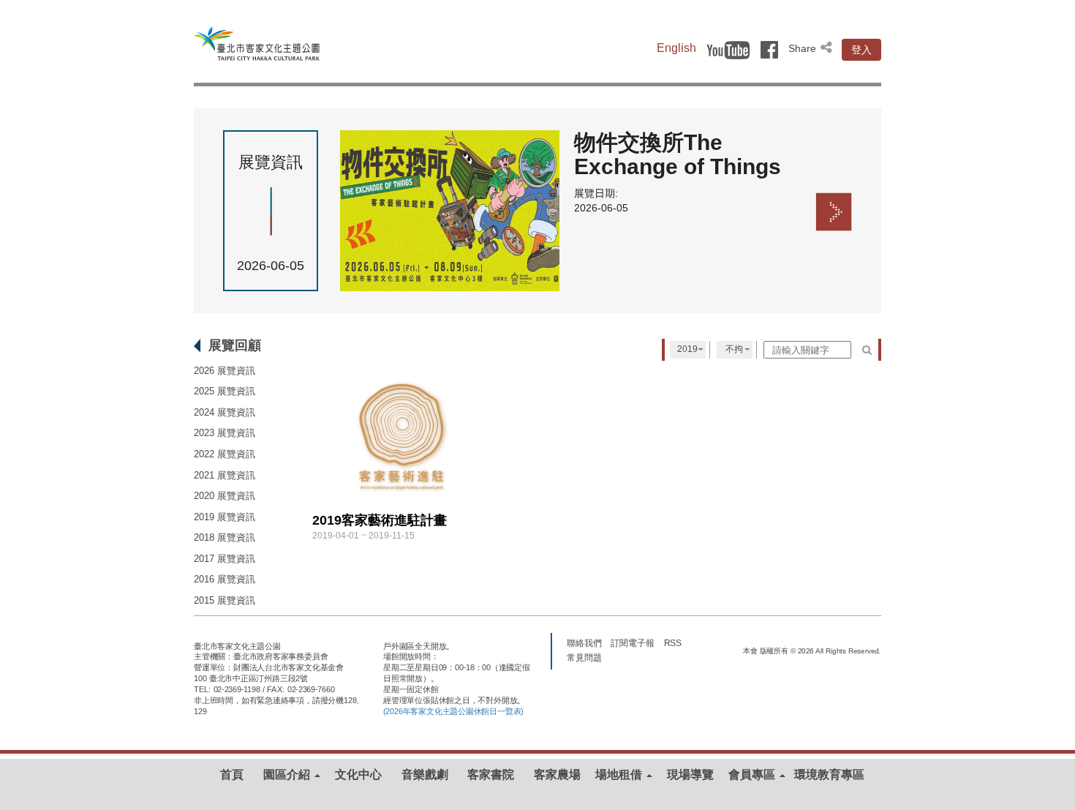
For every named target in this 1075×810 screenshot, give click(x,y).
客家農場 (557, 774)
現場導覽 (690, 774)
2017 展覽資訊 (224, 558)
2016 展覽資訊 (224, 579)
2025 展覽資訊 (224, 391)
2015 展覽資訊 (224, 600)
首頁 (232, 774)
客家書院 (490, 774)
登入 (861, 50)
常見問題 (584, 657)
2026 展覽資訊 (224, 370)
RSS (673, 642)
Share (803, 48)
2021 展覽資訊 (224, 475)
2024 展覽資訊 (224, 412)
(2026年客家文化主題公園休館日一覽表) (453, 711)
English (676, 48)
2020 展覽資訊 (224, 495)
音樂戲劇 (424, 774)
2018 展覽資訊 (224, 537)
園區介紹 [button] (288, 774)
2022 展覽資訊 (224, 454)
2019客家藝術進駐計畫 (379, 520)
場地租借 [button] (620, 774)
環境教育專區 (829, 774)
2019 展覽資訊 (224, 516)
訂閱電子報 (633, 642)
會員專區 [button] (753, 774)
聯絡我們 (584, 642)
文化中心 (358, 774)
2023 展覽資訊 (224, 432)
